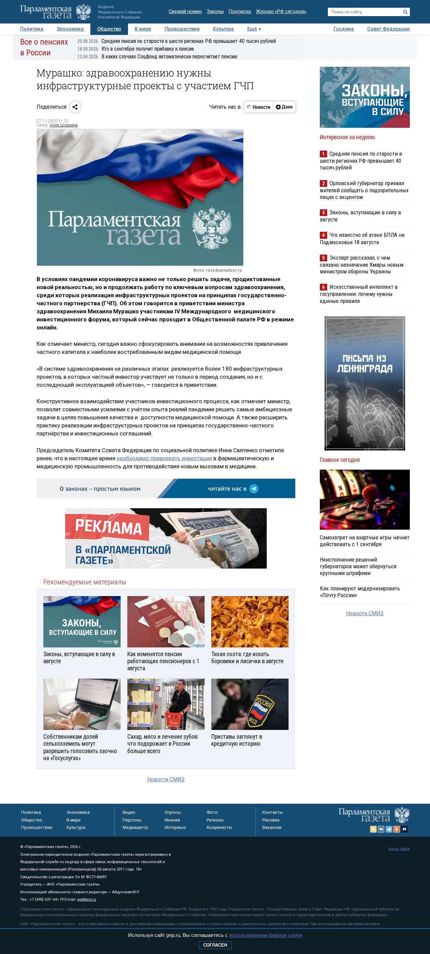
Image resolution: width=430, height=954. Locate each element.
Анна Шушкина (64, 125)
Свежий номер (185, 11)
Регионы (215, 820)
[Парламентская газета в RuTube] (404, 829)
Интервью (175, 827)
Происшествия (182, 29)
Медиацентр (135, 827)
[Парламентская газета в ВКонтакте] (381, 829)
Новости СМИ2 (166, 779)
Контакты (272, 812)
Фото (212, 812)
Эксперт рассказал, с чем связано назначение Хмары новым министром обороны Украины (361, 264)
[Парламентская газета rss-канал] (373, 829)
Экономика (70, 29)
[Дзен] (284, 107)
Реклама (271, 820)
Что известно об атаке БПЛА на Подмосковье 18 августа (362, 238)
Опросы (173, 812)
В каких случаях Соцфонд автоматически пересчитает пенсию (157, 56)
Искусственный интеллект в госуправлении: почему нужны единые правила (359, 293)
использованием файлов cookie (265, 935)
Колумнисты (219, 827)
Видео (129, 812)
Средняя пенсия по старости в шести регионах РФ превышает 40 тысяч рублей (176, 41)
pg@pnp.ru (86, 899)
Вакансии (272, 827)
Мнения (172, 820)
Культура (223, 29)
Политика (31, 29)
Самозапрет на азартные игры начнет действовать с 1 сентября (365, 540)
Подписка (240, 11)
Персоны (132, 820)
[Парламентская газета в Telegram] (389, 829)
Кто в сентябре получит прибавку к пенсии (135, 49)
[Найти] (405, 12)
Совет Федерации (388, 29)
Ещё (252, 29)
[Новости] (258, 107)
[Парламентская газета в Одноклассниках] (396, 829)
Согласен (215, 945)
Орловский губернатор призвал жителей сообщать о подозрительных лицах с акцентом (364, 190)
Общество (109, 29)
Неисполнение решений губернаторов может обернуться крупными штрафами (358, 566)
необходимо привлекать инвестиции (164, 458)
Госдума (344, 29)
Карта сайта (399, 849)
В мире (143, 29)
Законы (215, 11)
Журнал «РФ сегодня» (281, 11)
